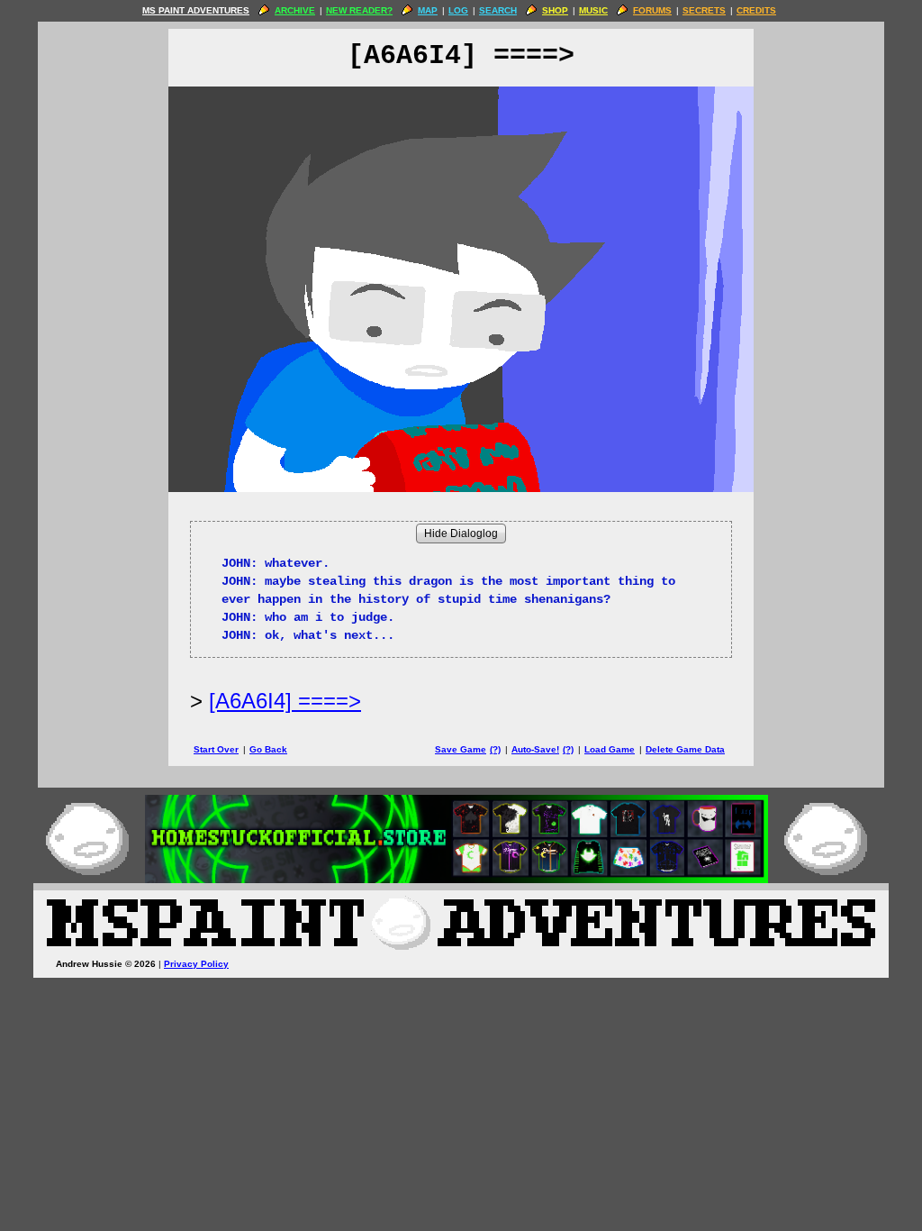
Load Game (609, 749)
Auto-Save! (535, 749)
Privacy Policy (196, 964)
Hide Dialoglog (461, 533)
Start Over (216, 749)
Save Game (460, 749)
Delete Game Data (685, 749)
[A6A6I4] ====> (285, 700)
